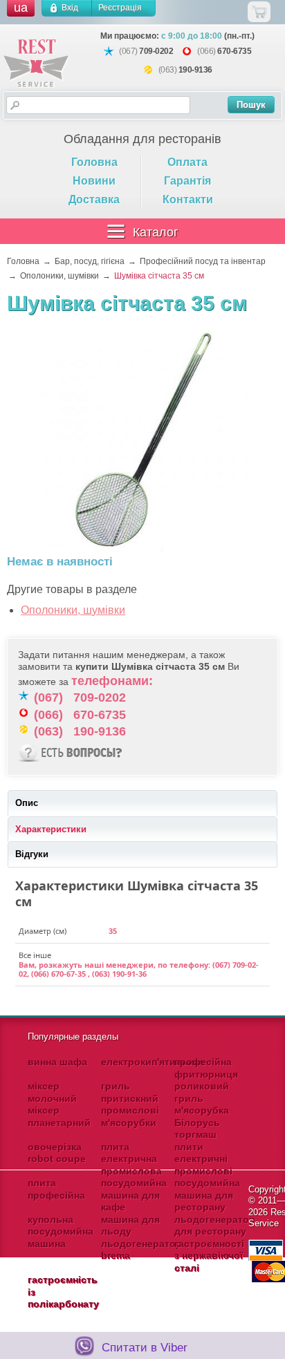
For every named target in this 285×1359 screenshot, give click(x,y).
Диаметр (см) (42, 931)
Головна (94, 162)
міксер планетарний (59, 1116)
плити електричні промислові (203, 1159)
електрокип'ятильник (153, 1061)
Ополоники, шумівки (73, 610)
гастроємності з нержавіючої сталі (209, 1255)
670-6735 (234, 51)
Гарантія (187, 181)
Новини (94, 181)
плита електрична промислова (131, 1159)
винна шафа (57, 1061)
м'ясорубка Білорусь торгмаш (201, 1122)
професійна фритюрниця (206, 1068)
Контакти (188, 199)
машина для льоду (130, 1225)
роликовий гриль (201, 1092)
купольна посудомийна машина (60, 1231)
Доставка (94, 199)
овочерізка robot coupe (57, 1153)
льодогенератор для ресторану (214, 1225)
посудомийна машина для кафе (134, 1194)
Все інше (35, 955)
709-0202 (156, 51)
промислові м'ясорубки (130, 1116)
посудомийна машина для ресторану (207, 1194)
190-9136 (195, 70)
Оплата (187, 162)
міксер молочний (52, 1092)
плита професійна (56, 1189)
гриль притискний (129, 1092)
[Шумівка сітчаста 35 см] (142, 442)
